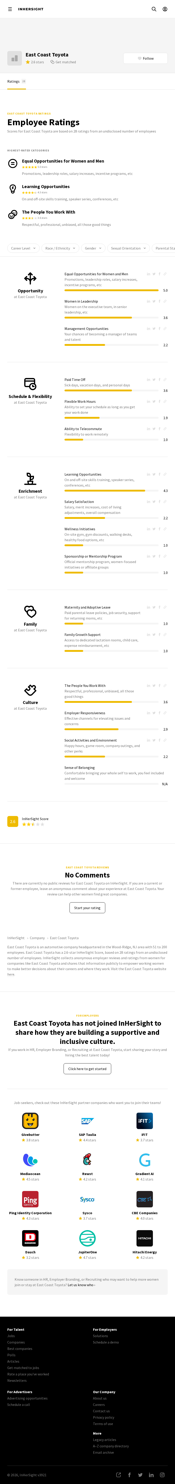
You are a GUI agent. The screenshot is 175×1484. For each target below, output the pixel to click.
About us (100, 1398)
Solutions (100, 1336)
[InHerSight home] (30, 9)
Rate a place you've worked (28, 1374)
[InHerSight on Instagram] (162, 1474)
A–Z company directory (111, 1446)
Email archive (103, 1452)
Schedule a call (18, 1404)
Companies (16, 1342)
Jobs (11, 1336)
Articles (13, 1361)
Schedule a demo (106, 1342)
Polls (11, 1355)
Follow (148, 58)
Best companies (19, 1348)
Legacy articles (104, 1439)
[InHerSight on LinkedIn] (151, 1474)
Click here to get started (87, 1068)
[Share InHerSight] (118, 1474)
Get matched (66, 62)
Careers (99, 1404)
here (10, 974)
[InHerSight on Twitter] (140, 1474)
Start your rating (87, 907)
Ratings (16, 81)
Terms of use (103, 1423)
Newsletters (17, 1380)
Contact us (101, 1411)
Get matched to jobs (23, 1367)
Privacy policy (103, 1417)
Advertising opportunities (27, 1398)
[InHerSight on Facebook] (129, 1474)
